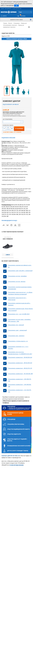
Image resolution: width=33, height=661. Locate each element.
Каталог (10, 23)
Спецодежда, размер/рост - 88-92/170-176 (20, 368)
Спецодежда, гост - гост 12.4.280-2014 (18, 314)
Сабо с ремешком (8, 239)
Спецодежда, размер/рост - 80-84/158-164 (20, 357)
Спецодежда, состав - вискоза (16, 281)
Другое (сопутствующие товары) (17, 450)
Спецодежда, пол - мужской (16, 325)
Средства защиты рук (14, 434)
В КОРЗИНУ (20, 128)
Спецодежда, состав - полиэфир (17, 276)
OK (16, 5)
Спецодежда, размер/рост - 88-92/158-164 (20, 363)
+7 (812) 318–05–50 (16, 8)
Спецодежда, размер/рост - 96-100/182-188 (20, 373)
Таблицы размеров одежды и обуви (16, 39)
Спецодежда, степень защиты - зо (18, 341)
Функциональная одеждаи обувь (15, 413)
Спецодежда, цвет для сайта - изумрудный (20, 270)
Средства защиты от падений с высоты (17, 440)
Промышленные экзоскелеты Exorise (19, 445)
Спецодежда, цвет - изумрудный (17, 330)
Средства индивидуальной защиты (18, 429)
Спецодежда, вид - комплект (16, 335)
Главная (5, 23)
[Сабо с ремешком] (7, 246)
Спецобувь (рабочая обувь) (15, 424)
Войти (4, 16)
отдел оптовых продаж (16, 465)
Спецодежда (17, 23)
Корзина (22, 15)
